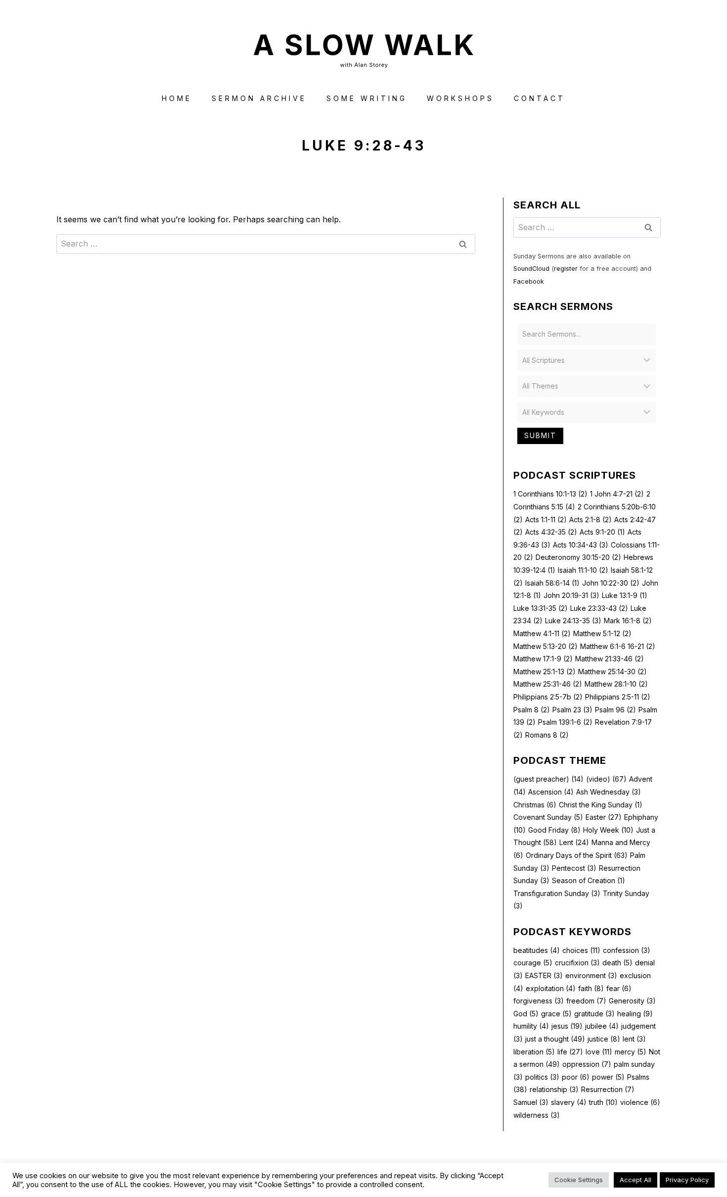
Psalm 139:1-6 (565, 722)
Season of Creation (588, 880)
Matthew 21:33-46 (609, 658)
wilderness (536, 1115)
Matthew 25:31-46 (547, 684)
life (570, 1051)
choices (581, 950)
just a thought (555, 1039)
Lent (574, 842)
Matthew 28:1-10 (616, 684)
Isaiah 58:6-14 (552, 583)
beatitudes (536, 950)
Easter (604, 817)
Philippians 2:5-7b (548, 697)
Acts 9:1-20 (602, 532)
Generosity (632, 1001)
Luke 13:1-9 (624, 595)
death (617, 962)
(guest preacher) (548, 779)
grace (556, 1013)
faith (591, 988)
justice (604, 1039)
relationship (554, 1089)
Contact (539, 98)
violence (640, 1102)
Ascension (551, 792)
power (608, 1077)
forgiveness (538, 1001)
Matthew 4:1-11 (542, 633)
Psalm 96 (615, 709)
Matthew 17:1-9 (543, 658)
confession (626, 950)
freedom (586, 1001)
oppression (586, 1064)
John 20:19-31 (571, 595)
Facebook (528, 281)
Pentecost (574, 868)
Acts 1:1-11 (546, 519)
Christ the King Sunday (600, 804)
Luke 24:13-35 (573, 620)
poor (576, 1077)
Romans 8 (547, 735)
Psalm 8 (531, 709)
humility (531, 1026)
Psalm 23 (572, 709)
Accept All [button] (635, 1180)
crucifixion (577, 962)
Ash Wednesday (608, 792)
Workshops (460, 98)
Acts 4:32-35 (551, 532)
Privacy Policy (687, 1180)
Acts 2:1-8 (590, 519)
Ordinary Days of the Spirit (577, 855)
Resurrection (608, 1089)
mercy (630, 1051)
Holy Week (608, 830)
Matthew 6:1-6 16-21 (617, 646)
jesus (567, 1026)
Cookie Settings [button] (578, 1180)
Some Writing (366, 98)
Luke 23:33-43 (599, 608)
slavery (569, 1102)
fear (619, 988)
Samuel (530, 1102)
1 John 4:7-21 (617, 494)
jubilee (602, 1026)
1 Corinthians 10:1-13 (550, 494)
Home (177, 98)
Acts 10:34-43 (580, 545)
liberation (534, 1051)
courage (532, 962)
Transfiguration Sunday (556, 893)
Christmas (534, 804)
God (526, 1013)
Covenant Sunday (548, 817)
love (599, 1051)
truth (603, 1102)
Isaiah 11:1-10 (583, 570)
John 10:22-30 (610, 583)
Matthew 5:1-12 (602, 633)
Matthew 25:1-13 (544, 671)
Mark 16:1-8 (628, 620)
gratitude (594, 1013)
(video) (606, 779)
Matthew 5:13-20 (545, 646)
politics (542, 1077)
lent (634, 1039)
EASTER (544, 975)
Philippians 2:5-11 (617, 697)
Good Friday (554, 830)
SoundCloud (531, 268)
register (566, 268)
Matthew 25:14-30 (612, 671)
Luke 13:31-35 (540, 608)
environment (591, 975)
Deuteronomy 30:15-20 (578, 557)
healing (635, 1013)
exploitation (551, 988)
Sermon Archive (259, 98)
